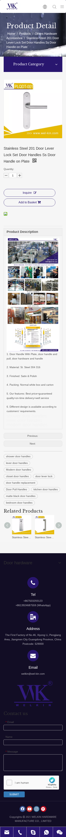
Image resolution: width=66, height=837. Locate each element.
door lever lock (43, 476)
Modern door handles (18, 469)
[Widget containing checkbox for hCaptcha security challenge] (31, 783)
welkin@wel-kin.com (33, 673)
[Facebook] (22, 809)
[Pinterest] (43, 809)
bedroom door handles (19, 502)
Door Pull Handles (16, 489)
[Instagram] (36, 809)
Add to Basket (28, 202)
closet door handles (17, 476)
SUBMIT (14, 794)
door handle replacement (20, 482)
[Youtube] (29, 809)
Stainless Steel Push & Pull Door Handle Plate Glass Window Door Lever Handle (21, 537)
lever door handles (17, 462)
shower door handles (18, 456)
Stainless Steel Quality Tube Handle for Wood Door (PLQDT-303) (44, 537)
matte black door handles (20, 496)
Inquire (27, 192)
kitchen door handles (46, 489)
